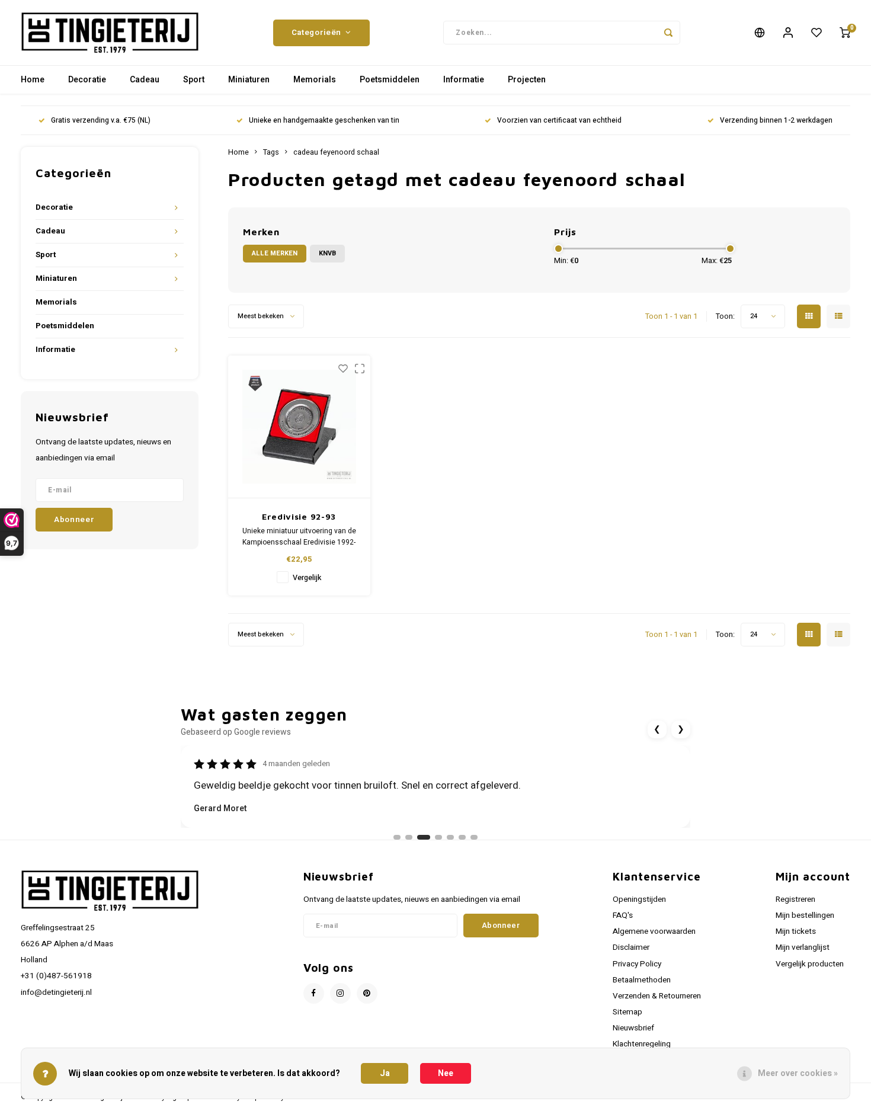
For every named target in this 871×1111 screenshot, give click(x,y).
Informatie (463, 79)
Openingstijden (639, 899)
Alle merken (274, 253)
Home (32, 79)
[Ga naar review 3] (423, 837)
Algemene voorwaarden (654, 931)
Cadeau (144, 79)
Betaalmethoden (642, 980)
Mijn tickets (796, 931)
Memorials (314, 79)
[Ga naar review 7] (474, 837)
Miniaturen (249, 79)
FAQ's (623, 915)
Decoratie (87, 79)
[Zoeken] (668, 32)
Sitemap (627, 1012)
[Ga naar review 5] (450, 837)
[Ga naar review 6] (462, 837)
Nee (445, 1073)
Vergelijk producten (810, 964)
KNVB (327, 253)
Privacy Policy (637, 964)
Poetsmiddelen (390, 79)
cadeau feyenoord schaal (336, 152)
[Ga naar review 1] (397, 837)
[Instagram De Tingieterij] (340, 993)
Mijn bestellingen (805, 915)
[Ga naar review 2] (408, 837)
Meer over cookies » (798, 1073)
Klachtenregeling (642, 1044)
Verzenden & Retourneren (657, 996)
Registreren (795, 899)
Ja (385, 1073)
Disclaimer (631, 947)
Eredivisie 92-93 (299, 516)
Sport (193, 79)
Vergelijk (307, 577)
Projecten (527, 79)
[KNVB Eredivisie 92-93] (299, 427)
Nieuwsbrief (633, 1028)
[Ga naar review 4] (438, 837)
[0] (845, 33)
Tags (271, 152)
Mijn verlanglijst (803, 947)
